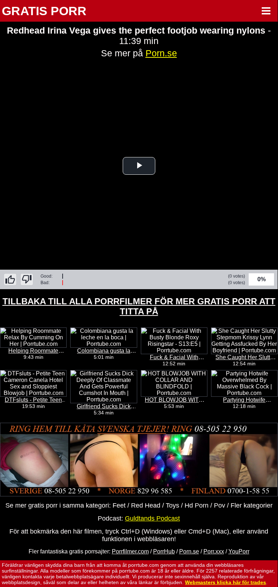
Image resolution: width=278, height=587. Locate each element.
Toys (172, 505)
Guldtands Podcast (152, 518)
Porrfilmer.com (130, 551)
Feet (119, 505)
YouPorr (238, 551)
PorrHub (164, 551)
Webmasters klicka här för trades (225, 582)
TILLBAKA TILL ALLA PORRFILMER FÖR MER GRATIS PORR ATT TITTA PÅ (139, 306)
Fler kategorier (252, 505)
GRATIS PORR (44, 11)
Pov (219, 505)
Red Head (145, 505)
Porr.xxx (213, 551)
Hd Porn (196, 505)
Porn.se (161, 53)
